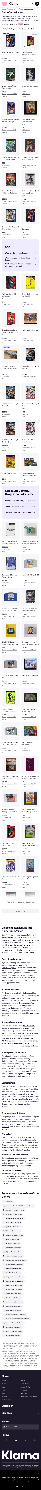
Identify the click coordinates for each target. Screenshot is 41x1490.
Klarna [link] (4, 9)
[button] (37, 191)
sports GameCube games (12, 995)
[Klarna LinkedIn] (15, 1440)
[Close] (38, 1473)
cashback (5, 1127)
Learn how (27, 24)
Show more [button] (20, 911)
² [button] (26, 94)
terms (13, 1343)
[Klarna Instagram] (34, 1440)
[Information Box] (14, 29)
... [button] (17, 9)
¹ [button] (9, 60)
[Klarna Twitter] (25, 1440)
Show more (35, 21)
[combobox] (32, 29)
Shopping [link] (11, 9)
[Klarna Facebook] (6, 1440)
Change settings (20, 1486)
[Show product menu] (37, 13)
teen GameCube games (11, 1089)
